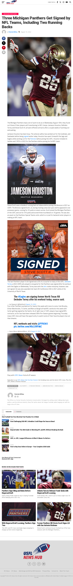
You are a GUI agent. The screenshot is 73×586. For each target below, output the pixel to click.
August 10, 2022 (31, 304)
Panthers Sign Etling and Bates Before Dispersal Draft (16, 492)
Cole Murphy (23, 386)
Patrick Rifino (13, 32)
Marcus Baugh (59, 386)
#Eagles (22, 296)
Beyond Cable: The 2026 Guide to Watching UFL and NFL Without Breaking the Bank (36, 430)
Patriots (33, 139)
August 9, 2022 (36, 331)
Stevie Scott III (12, 388)
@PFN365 (43, 323)
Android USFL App (7, 459)
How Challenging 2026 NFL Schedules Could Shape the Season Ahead (32, 421)
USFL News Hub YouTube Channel (28, 380)
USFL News (19, 375)
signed (26, 136)
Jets (45, 286)
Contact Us (55, 571)
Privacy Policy (46, 571)
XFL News (7, 571)
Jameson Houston (48, 386)
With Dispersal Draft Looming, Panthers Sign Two (18, 524)
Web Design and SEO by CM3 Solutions (30, 571)
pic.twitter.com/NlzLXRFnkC (28, 326)
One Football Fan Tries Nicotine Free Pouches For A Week (20, 417)
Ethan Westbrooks (34, 386)
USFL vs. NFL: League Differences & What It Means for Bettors (30, 438)
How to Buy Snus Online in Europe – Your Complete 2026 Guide (30, 447)
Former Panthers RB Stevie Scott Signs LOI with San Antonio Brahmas (53, 524)
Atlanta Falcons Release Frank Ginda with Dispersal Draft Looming (52, 492)
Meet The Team (64, 571)
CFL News (14, 571)
